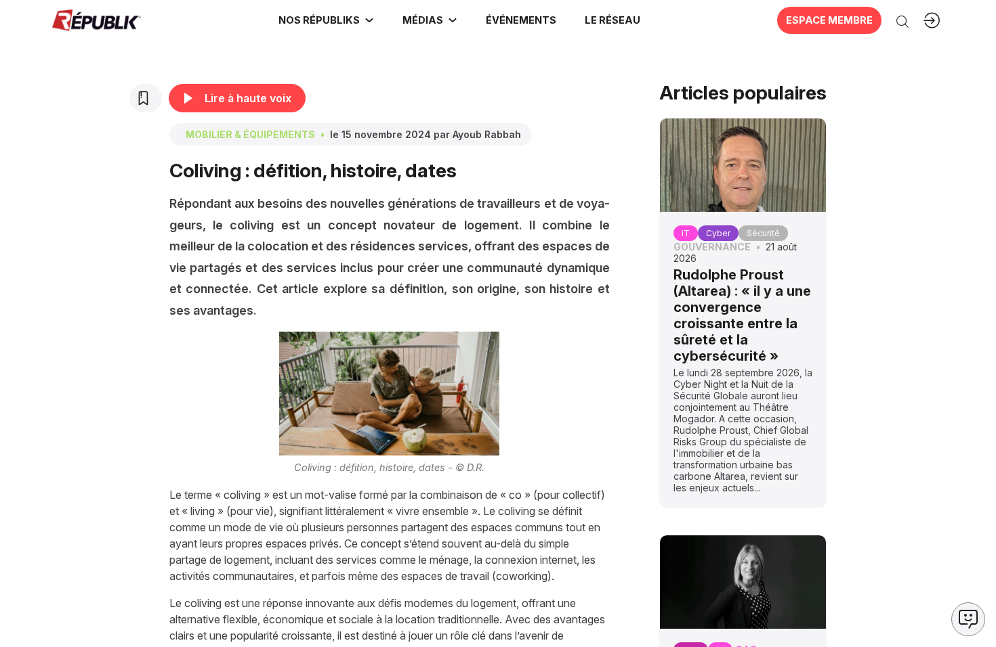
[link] (326, 20)
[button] (520, 20)
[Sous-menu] (369, 20)
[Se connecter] (931, 20)
